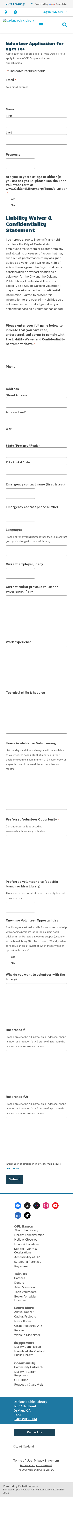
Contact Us (34, 1432)
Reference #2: (17, 1097)
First (9, 115)
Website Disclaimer (27, 1335)
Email (11, 80)
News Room (22, 1321)
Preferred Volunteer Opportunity (32, 819)
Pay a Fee (21, 1266)
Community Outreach (28, 1367)
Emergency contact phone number (32, 507)
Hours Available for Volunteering (31, 743)
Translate (61, 4)
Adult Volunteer (24, 1287)
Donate (19, 1282)
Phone (10, 367)
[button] (6, 12)
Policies (19, 1330)
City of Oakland (23, 1446)
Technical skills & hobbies (25, 693)
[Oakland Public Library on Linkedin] (18, 1215)
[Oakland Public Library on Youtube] (55, 1205)
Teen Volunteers (25, 1291)
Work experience (19, 642)
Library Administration (29, 1235)
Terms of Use (22, 1460)
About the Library (26, 1230)
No (13, 205)
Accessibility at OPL (27, 1257)
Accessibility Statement (36, 1465)
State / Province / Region (23, 445)
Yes (13, 199)
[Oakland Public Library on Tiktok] (27, 1215)
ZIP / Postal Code (18, 462)
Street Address (16, 395)
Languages (14, 530)
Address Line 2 (16, 412)
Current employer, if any (24, 564)
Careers (19, 1278)
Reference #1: (16, 1030)
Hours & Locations (27, 1244)
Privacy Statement (46, 1460)
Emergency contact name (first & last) (35, 484)
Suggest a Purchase (27, 1261)
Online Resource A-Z (28, 1325)
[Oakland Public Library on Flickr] (36, 1205)
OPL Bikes (21, 1380)
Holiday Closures (25, 1239)
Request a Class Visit (28, 1384)
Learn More (12, 1168)
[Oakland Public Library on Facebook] (18, 1205)
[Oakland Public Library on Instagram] (46, 1205)
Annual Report (24, 1311)
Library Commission (27, 1346)
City (8, 428)
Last (9, 132)
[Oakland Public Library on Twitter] (27, 1205)
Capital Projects (25, 1316)
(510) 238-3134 (25, 1419)
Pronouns (13, 154)
